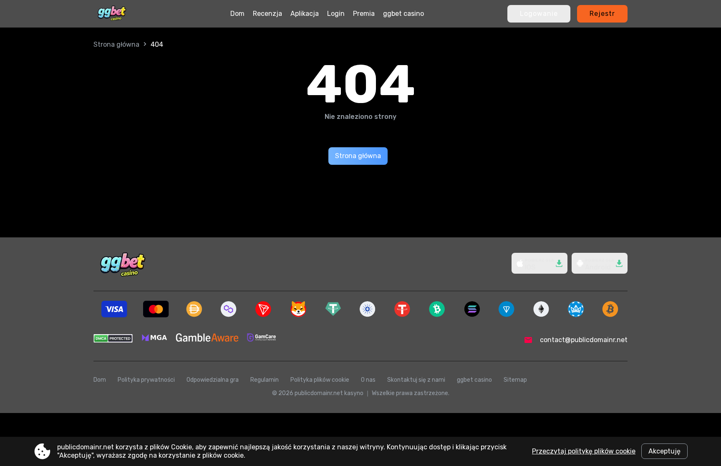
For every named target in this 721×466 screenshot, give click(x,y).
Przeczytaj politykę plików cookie (583, 451)
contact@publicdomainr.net (584, 340)
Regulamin (264, 379)
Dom (237, 14)
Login (336, 14)
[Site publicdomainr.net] (111, 13)
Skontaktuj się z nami (416, 379)
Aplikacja (304, 14)
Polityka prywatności (146, 379)
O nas (368, 379)
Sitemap (515, 379)
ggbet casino (403, 14)
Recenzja (267, 14)
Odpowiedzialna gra (213, 379)
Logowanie (539, 14)
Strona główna (116, 44)
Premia (364, 14)
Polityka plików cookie (319, 379)
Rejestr (602, 14)
